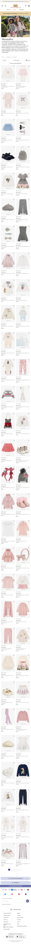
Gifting (18, 913)
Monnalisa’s (12, 43)
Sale (15, 9)
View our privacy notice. (6, 904)
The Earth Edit (17, 909)
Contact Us (6, 917)
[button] (5, 5)
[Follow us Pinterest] (19, 894)
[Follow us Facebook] (5, 894)
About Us (5, 919)
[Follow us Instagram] (12, 894)
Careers (19, 915)
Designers (21, 9)
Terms (18, 921)
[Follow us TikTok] (26, 894)
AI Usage (19, 919)
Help (18, 924)
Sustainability (7, 929)
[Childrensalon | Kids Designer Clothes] (15, 5)
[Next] (22, 869)
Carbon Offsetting (8, 927)
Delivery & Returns (7, 913)
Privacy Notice (20, 917)
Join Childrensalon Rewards (15, 886)
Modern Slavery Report (22, 926)
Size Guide (6, 921)
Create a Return (7, 915)
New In (8, 9)
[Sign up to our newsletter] (27, 901)
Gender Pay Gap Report (7, 924)
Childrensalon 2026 (18, 940)
